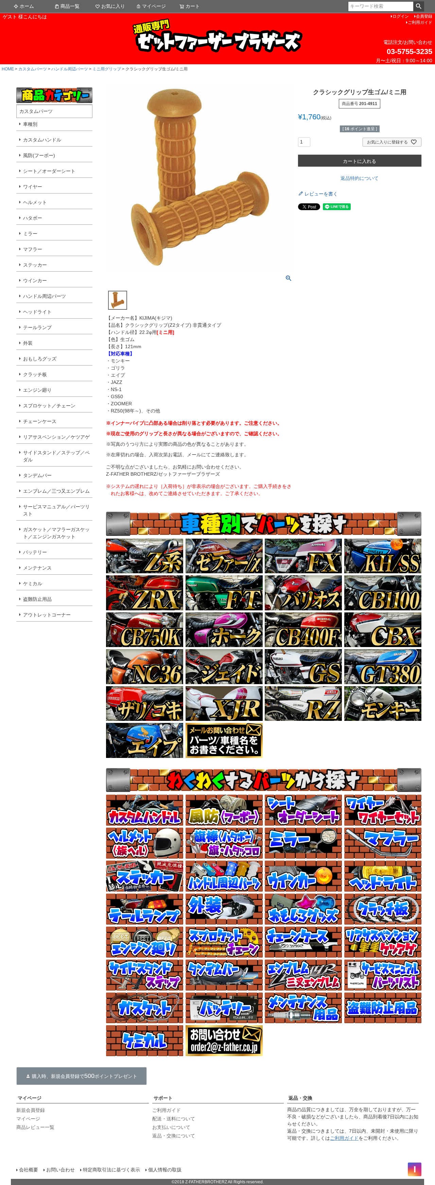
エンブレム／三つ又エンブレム (56, 491)
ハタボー (32, 218)
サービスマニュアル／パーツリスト (56, 510)
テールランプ (37, 327)
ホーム (27, 6)
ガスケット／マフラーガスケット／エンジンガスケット (56, 533)
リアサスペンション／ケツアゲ (56, 437)
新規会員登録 (30, 1110)
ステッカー (35, 265)
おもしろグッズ (39, 358)
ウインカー (35, 280)
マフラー (32, 249)
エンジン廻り (37, 390)
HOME (8, 69)
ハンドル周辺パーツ (69, 69)
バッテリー (35, 552)
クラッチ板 (35, 374)
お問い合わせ (60, 1169)
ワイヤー (32, 186)
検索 (418, 6)
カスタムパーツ (32, 69)
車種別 (30, 124)
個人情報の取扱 (164, 1169)
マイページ (154, 6)
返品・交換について (173, 1135)
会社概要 (28, 1169)
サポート (163, 1098)
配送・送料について (173, 1118)
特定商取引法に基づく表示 (111, 1169)
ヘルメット (35, 202)
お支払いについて (171, 1127)
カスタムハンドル (42, 139)
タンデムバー (37, 475)
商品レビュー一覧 (35, 1127)
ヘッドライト (37, 312)
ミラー (30, 233)
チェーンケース (39, 421)
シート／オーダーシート (49, 171)
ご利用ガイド (420, 22)
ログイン (401, 16)
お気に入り (113, 6)
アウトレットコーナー (47, 614)
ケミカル (32, 583)
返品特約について (360, 178)
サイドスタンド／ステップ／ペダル (56, 456)
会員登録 (424, 16)
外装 (28, 343)
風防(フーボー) (39, 155)
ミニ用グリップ (106, 69)
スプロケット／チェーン (49, 405)
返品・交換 (300, 1098)
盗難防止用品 (37, 599)
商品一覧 (70, 6)
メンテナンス (37, 568)
